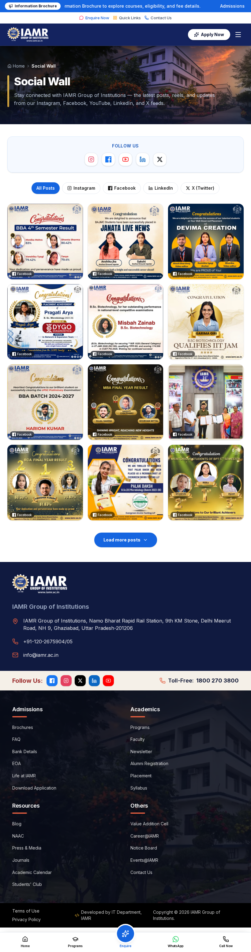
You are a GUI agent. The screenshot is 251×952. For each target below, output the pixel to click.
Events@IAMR (144, 860)
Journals (20, 860)
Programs (140, 727)
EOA (16, 763)
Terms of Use (25, 910)
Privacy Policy (26, 919)
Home (19, 66)
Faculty (137, 739)
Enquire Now (97, 17)
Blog (16, 823)
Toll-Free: (203, 680)
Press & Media (26, 847)
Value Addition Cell (149, 823)
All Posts (45, 188)
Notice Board (143, 847)
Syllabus (138, 787)
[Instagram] (91, 159)
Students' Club (27, 884)
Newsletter (141, 751)
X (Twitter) (203, 188)
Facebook (125, 188)
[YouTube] (125, 159)
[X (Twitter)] (160, 159)
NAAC (18, 836)
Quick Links (130, 17)
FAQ (16, 739)
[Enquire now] (125, 933)
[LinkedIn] (142, 159)
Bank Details (24, 751)
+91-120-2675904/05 (48, 641)
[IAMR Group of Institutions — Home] (27, 34)
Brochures (22, 727)
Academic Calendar (32, 872)
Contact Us (161, 17)
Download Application (34, 787)
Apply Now (212, 34)
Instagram (84, 188)
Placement (141, 775)
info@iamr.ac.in (40, 655)
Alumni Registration (149, 763)
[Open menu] (238, 34)
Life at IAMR (24, 775)
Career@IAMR (144, 836)
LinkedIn (164, 188)
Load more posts (121, 539)
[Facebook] (108, 159)
